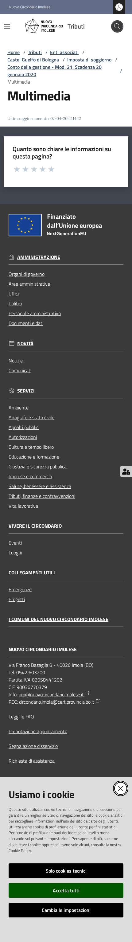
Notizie (16, 360)
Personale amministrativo (35, 313)
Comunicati (20, 370)
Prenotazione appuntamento (38, 731)
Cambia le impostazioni (66, 910)
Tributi (35, 52)
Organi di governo (27, 274)
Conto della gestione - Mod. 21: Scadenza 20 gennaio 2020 (54, 70)
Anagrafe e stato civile (31, 417)
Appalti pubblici (24, 427)
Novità (25, 343)
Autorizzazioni (23, 437)
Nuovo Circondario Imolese (29, 7)
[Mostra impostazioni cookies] (126, 471)
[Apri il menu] (7, 26)
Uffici (14, 293)
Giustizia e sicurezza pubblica (38, 466)
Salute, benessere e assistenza (40, 486)
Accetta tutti (66, 890)
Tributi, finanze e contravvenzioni (42, 496)
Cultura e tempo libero (31, 447)
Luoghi (15, 552)
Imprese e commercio (30, 476)
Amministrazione (38, 257)
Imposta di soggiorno (89, 59)
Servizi (26, 391)
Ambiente (19, 407)
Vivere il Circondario (35, 526)
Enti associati (64, 52)
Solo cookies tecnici (66, 870)
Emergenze (20, 589)
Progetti (17, 599)
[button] (117, 26)
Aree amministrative (29, 283)
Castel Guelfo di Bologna (33, 59)
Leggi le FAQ (21, 716)
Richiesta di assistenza (32, 760)
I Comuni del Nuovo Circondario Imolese (58, 619)
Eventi (15, 542)
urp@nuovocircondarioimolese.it (51, 694)
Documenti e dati (26, 323)
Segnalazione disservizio (33, 746)
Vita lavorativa (23, 506)
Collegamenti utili (32, 573)
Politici (15, 303)
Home (13, 52)
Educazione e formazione (34, 456)
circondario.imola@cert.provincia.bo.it (56, 702)
